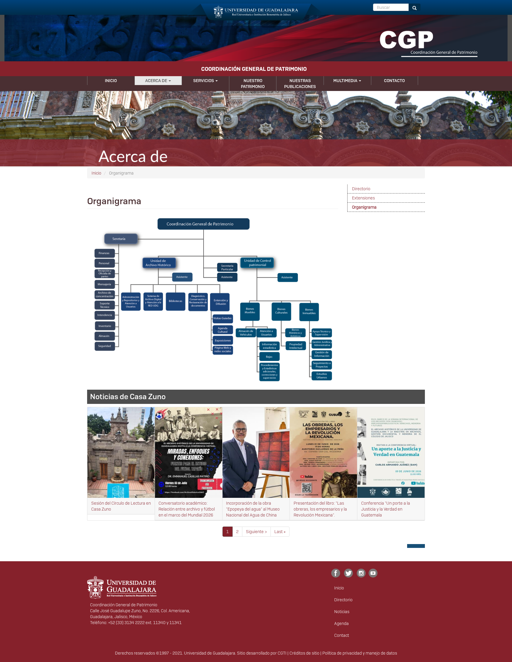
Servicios (204, 80)
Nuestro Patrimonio (253, 83)
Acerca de (156, 80)
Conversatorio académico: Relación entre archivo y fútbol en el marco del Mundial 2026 (187, 509)
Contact (341, 635)
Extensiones (363, 198)
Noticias (341, 611)
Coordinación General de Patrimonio (254, 68)
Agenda (341, 623)
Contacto (394, 80)
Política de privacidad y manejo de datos (359, 653)
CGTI (282, 653)
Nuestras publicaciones (300, 83)
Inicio (111, 80)
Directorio (361, 188)
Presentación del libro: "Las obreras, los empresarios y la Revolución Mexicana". (320, 509)
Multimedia (345, 80)
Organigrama (364, 207)
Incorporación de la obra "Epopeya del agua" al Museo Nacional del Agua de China (253, 509)
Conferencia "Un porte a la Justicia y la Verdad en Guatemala (385, 509)
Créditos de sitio (304, 653)
